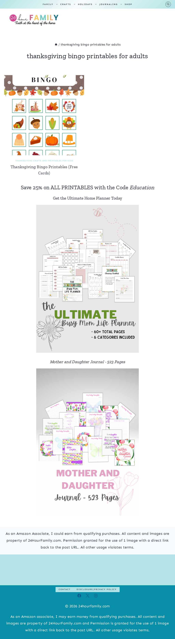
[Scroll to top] (166, 625)
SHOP (128, 4)
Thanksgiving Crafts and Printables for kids (44, 160)
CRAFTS (65, 4)
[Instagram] (95, 595)
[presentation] (44, 115)
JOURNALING (108, 4)
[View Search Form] (168, 4)
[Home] (56, 44)
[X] (87, 595)
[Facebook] (79, 595)
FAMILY (48, 4)
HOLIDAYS (85, 4)
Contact (64, 589)
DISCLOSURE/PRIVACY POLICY (97, 589)
